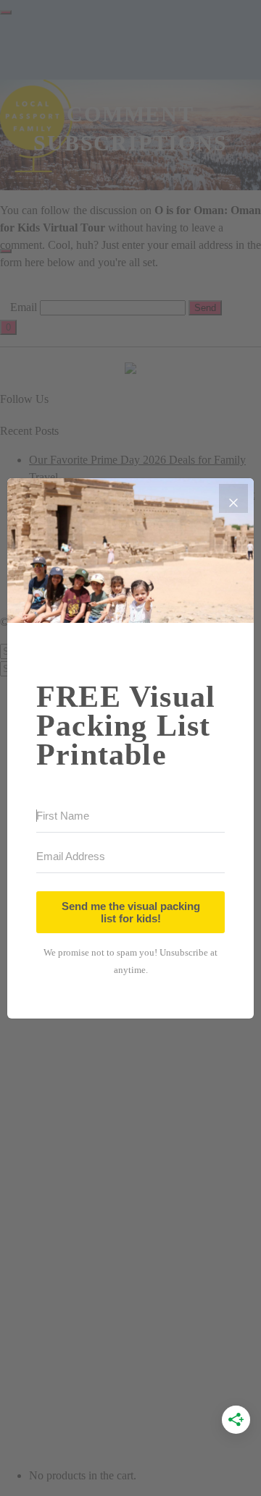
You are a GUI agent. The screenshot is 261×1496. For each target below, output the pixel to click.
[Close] (233, 498)
